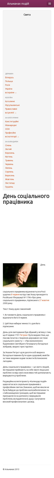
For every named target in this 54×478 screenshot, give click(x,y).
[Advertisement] (27, 45)
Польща (9, 81)
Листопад (10, 183)
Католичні (10, 101)
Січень (8, 145)
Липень (8, 168)
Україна (8, 89)
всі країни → (11, 92)
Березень (9, 153)
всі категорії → (12, 136)
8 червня (15, 294)
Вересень (9, 175)
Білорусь (9, 77)
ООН (7, 129)
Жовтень (9, 179)
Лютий (8, 149)
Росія (7, 85)
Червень (9, 164)
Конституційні (11, 121)
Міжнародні (10, 125)
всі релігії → (11, 112)
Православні (11, 109)
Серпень (9, 172)
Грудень (9, 187)
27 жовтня (44, 300)
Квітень (9, 157)
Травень (9, 160)
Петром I (24, 335)
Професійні (10, 133)
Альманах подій (18, 3)
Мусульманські (12, 105)
